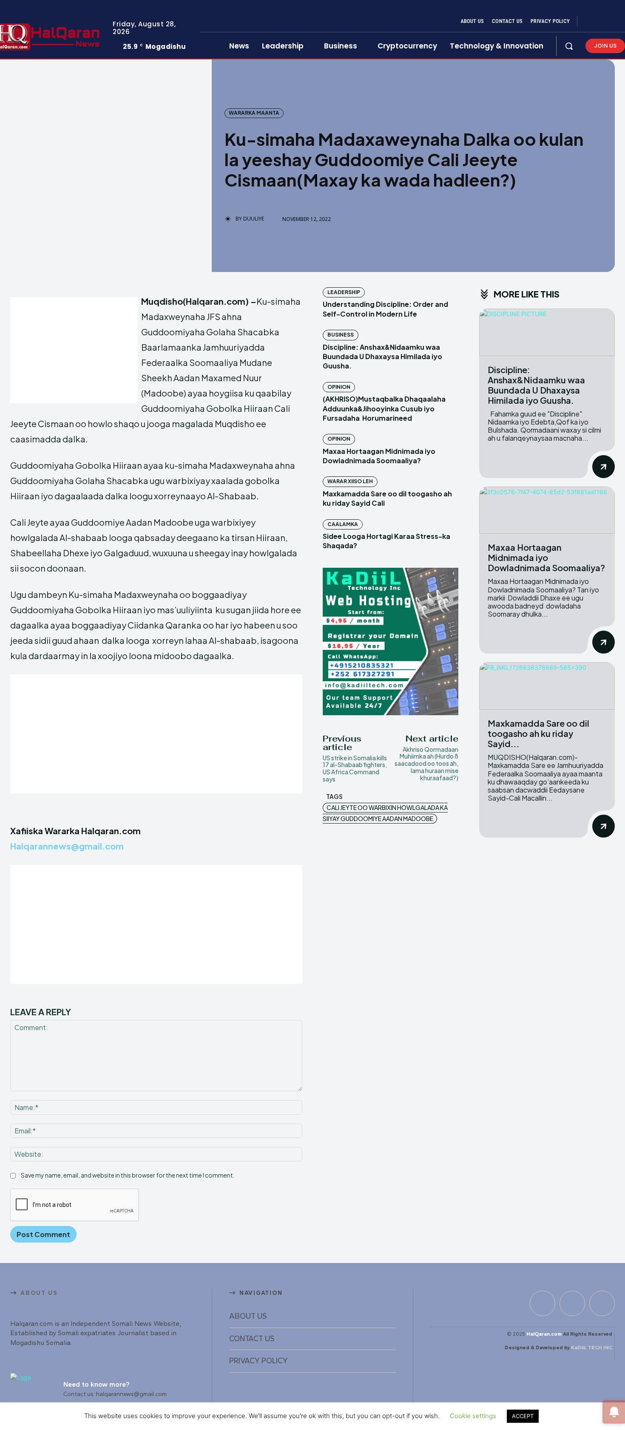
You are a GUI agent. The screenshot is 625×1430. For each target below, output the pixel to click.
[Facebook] (591, 22)
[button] (569, 46)
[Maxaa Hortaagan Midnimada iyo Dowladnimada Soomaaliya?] (547, 510)
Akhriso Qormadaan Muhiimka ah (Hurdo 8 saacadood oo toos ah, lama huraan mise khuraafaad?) (426, 763)
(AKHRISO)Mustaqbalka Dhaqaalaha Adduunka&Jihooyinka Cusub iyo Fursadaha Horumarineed (384, 408)
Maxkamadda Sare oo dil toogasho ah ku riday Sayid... (538, 733)
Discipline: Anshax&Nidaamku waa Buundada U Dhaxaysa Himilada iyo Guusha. (382, 357)
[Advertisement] (74, 350)
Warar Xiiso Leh (350, 481)
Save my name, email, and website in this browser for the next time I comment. (128, 1175)
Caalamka (342, 524)
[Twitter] (611, 22)
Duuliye (253, 219)
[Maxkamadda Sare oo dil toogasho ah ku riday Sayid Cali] (547, 686)
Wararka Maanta (254, 113)
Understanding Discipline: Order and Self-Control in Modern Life (385, 309)
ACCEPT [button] (523, 1416)
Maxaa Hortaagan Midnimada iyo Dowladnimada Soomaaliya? (379, 456)
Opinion (338, 387)
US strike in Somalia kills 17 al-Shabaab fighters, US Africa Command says (355, 768)
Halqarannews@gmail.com (67, 846)
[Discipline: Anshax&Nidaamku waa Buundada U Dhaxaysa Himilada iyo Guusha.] (547, 332)
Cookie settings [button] (473, 1416)
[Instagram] (601, 22)
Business (340, 334)
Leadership (343, 292)
